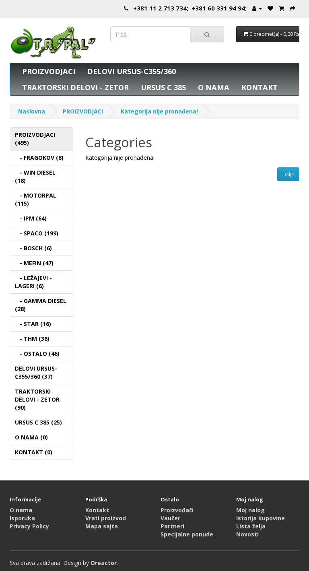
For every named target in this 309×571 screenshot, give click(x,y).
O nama (21, 510)
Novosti (247, 534)
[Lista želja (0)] (270, 8)
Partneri (172, 526)
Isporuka (22, 518)
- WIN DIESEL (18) (35, 176)
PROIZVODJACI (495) (35, 138)
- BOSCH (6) (33, 248)
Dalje (288, 174)
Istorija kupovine (260, 518)
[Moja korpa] (281, 8)
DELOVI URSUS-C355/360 (131, 71)
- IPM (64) (31, 218)
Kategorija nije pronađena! (159, 111)
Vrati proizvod (105, 518)
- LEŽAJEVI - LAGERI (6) (33, 282)
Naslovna (31, 111)
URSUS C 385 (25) (38, 422)
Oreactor (104, 563)
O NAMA (213, 87)
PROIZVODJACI (48, 71)
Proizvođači (177, 510)
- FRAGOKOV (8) (39, 157)
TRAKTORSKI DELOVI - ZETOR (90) (37, 399)
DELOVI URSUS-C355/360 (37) (36, 372)
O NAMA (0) (31, 437)
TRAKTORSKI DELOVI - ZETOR (75, 87)
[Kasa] (292, 8)
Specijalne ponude (187, 534)
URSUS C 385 (163, 87)
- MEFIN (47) (34, 263)
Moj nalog (250, 510)
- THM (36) (32, 338)
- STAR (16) (33, 324)
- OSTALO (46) (37, 353)
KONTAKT (259, 87)
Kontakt (97, 510)
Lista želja (251, 526)
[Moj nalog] (257, 8)
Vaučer (170, 518)
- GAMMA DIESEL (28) (40, 305)
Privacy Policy (29, 526)
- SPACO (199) (36, 233)
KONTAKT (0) (33, 452)
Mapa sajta (101, 526)
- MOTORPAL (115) (35, 199)
